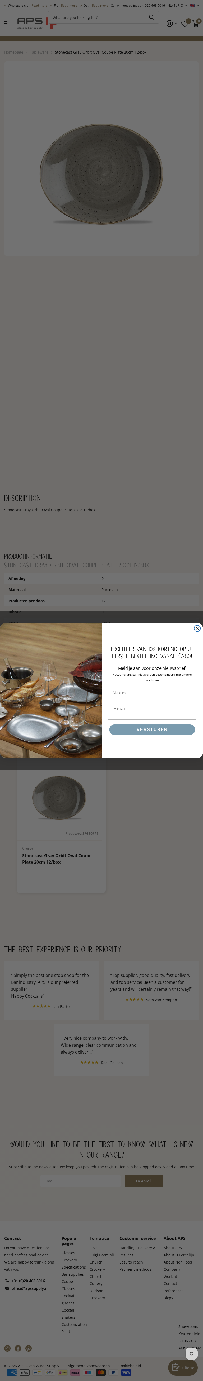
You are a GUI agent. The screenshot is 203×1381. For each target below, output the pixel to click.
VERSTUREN (152, 729)
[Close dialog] (197, 628)
